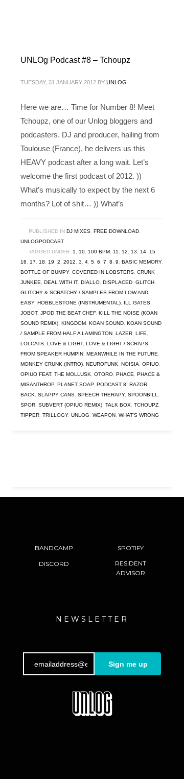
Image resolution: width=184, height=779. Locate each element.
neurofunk (102, 364)
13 (134, 251)
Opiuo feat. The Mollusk (55, 374)
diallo (90, 282)
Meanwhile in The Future (122, 354)
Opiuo (150, 364)
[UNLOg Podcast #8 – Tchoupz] (92, 35)
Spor (27, 405)
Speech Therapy (101, 394)
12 (125, 251)
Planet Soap (75, 384)
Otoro (103, 374)
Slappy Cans (56, 394)
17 (33, 262)
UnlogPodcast (42, 241)
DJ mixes (78, 231)
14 (143, 251)
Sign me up (128, 664)
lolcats (32, 343)
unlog (80, 415)
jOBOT (28, 313)
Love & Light (65, 343)
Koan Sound (106, 323)
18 (42, 262)
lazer (124, 333)
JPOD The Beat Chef (68, 313)
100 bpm (99, 251)
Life (141, 333)
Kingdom (73, 323)
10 (82, 251)
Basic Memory (142, 262)
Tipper (29, 415)
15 (152, 251)
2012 (69, 262)
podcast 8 (111, 384)
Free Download (116, 231)
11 (116, 251)
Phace (125, 374)
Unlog (116, 82)
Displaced (117, 282)
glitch (144, 282)
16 (23, 262)
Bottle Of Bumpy (44, 272)
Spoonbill (143, 394)
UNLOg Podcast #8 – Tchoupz (75, 60)
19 (51, 262)
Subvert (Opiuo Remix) (70, 405)
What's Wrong (139, 415)
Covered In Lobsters (103, 272)
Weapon (104, 415)
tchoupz (146, 405)
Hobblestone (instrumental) (79, 302)
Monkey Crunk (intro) (51, 364)
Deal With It (61, 282)
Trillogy (55, 415)
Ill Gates (137, 302)
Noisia (130, 364)
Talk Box (118, 405)
